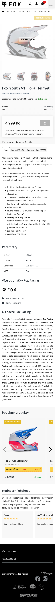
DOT (38, 265)
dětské (29, 255)
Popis (5, 150)
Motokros (11, 11)
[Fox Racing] (27, 291)
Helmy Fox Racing (13, 303)
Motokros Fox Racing (14, 298)
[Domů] (3, 11)
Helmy (21, 11)
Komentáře (17, 150)
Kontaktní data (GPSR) (36, 150)
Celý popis (42, 99)
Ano (27, 271)
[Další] (50, 449)
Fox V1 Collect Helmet (16, 460)
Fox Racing (48, 106)
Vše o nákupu (9, 551)
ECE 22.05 (30, 265)
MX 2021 (30, 260)
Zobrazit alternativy (45, 123)
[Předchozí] (4, 449)
